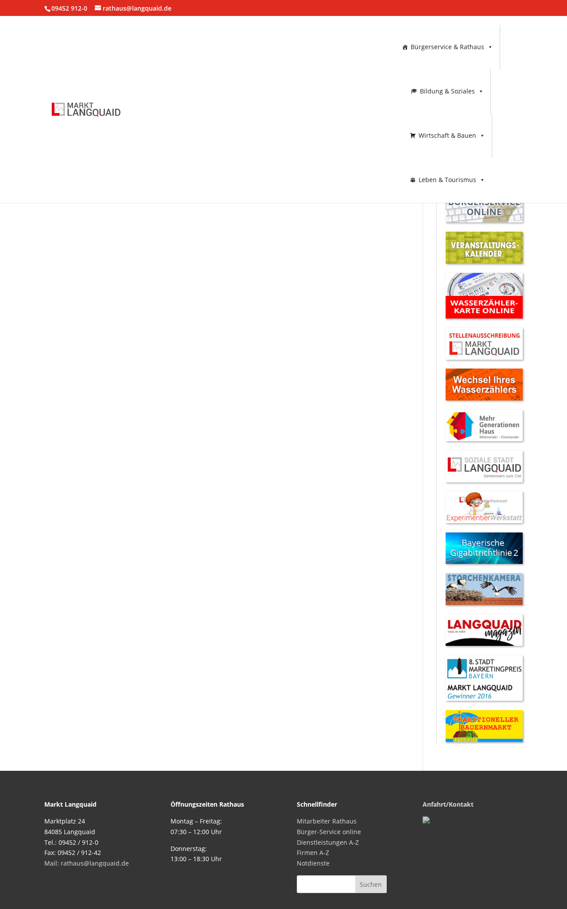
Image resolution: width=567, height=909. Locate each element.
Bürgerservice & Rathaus (447, 47)
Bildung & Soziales (447, 91)
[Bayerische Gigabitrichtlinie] (484, 561)
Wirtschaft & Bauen (447, 135)
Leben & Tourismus (447, 179)
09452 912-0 (69, 8)
